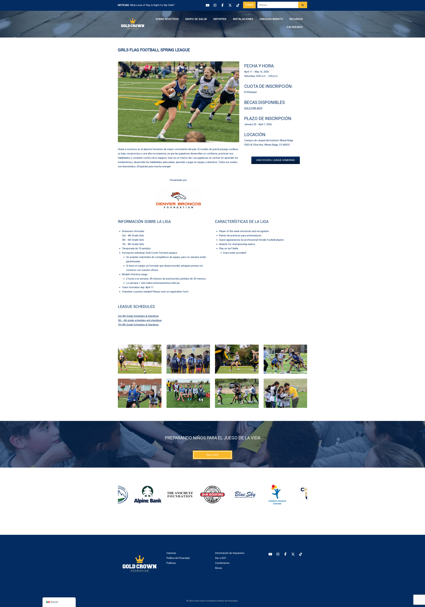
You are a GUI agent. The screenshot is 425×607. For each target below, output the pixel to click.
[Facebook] (222, 5)
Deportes (219, 19)
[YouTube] (207, 5)
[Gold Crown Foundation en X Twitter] (293, 554)
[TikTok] (237, 5)
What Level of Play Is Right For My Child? (152, 5)
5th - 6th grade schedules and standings (140, 320)
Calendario (295, 27)
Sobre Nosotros (167, 19)
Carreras (171, 553)
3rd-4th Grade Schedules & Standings (138, 316)
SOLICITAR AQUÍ (253, 108)
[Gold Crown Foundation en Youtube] (270, 554)
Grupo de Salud (196, 19)
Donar (249, 4)
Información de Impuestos (229, 553)
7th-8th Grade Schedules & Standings (138, 324)
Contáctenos (222, 563)
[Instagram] (215, 5)
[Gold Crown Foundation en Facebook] (285, 554)
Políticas (171, 563)
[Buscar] (302, 5)
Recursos (296, 19)
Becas (218, 568)
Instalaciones (243, 19)
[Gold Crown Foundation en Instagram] (277, 554)
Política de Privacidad (178, 558)
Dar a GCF (220, 558)
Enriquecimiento (271, 19)
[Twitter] (230, 5)
